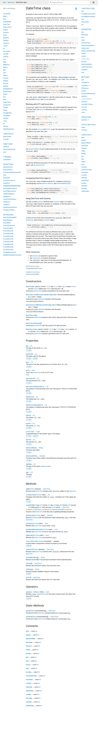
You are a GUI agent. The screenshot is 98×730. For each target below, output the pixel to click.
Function (6, 43)
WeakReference (8, 129)
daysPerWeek (30, 639)
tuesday (28, 702)
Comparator (7, 159)
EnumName (7, 223)
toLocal (40, 129)
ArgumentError (8, 167)
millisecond (30, 397)
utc (82, 24)
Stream (5, 107)
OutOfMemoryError (9, 191)
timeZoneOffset (39, 165)
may (27, 668)
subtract (40, 202)
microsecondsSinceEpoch (35, 386)
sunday (48, 466)
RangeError (7, 196)
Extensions (8, 215)
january (38, 99)
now (82, 19)
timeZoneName (34, 149)
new (82, 11)
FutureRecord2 (8, 231)
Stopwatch (36, 258)
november (29, 679)
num (4, 73)
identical (6, 147)
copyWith (29, 505)
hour (27, 362)
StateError (6, 202)
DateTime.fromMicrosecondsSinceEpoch (40, 295)
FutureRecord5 (8, 239)
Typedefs (7, 157)
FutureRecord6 (8, 241)
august (60, 79)
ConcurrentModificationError (12, 172)
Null (4, 70)
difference (29, 220)
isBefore (50, 183)
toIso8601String (32, 557)
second (28, 440)
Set (4, 97)
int (34, 286)
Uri (4, 124)
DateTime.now (31, 315)
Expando (6, 38)
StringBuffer (7, 113)
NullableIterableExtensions (12, 255)
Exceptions (8, 164)
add (32, 202)
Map (4, 62)
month (28, 423)
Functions (8, 144)
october (28, 683)
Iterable (6, 54)
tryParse (29, 617)
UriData (5, 126)
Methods (85, 77)
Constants (8, 134)
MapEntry (6, 65)
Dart (4, 2)
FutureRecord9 (8, 250)
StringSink (6, 116)
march (28, 665)
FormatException (9, 180)
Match (5, 67)
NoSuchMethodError (10, 188)
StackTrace (7, 102)
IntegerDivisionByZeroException (14, 186)
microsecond (30, 378)
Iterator (5, 57)
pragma (5, 81)
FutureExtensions (9, 225)
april (27, 631)
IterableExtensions (9, 252)
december (29, 642)
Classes (6, 14)
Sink (4, 99)
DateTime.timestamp (33, 323)
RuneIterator (7, 91)
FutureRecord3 (8, 233)
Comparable (30, 268)
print (4, 152)
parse (28, 611)
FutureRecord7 (8, 244)
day (27, 346)
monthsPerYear (31, 676)
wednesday (30, 706)
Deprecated (7, 27)
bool (30, 297)
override (6, 139)
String (41, 448)
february (29, 646)
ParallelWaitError (8, 194)
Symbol (5, 118)
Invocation (40, 541)
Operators (86, 117)
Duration (57, 202)
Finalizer (6, 40)
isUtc (41, 109)
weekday (29, 464)
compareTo (30, 495)
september (29, 691)
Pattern (5, 78)
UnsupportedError (9, 210)
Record (5, 83)
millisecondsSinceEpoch (34, 405)
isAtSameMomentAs (63, 183)
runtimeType (30, 432)
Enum (5, 35)
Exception (6, 178)
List (4, 59)
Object (37, 592)
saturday (29, 687)
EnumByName (7, 220)
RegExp (5, 86)
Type (38, 432)
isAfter (44, 183)
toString (29, 569)
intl (54, 262)
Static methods (88, 125)
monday (46, 99)
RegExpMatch (8, 89)
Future (5, 46)
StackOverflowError (9, 199)
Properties (86, 29)
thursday (29, 698)
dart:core (11, 2)
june (27, 661)
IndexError (6, 183)
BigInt (5, 16)
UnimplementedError (10, 207)
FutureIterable (8, 228)
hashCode (29, 354)
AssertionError (8, 170)
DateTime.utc (30, 329)
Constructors (88, 8)
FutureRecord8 (8, 247)
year (27, 472)
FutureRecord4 (8, 236)
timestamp (85, 22)
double (5, 30)
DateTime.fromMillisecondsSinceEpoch (40, 305)
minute (28, 415)
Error (4, 175)
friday (67, 79)
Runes (5, 94)
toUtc (48, 129)
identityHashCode (9, 149)
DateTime (38, 268)
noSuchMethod (31, 541)
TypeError (6, 204)
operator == (30, 592)
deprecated (7, 136)
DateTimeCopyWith (32, 274)
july (27, 657)
